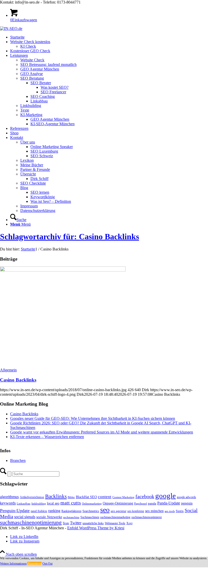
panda (152, 503)
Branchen (18, 460)
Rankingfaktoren (71, 511)
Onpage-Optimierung (118, 503)
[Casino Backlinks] (63, 270)
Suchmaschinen (89, 517)
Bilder (71, 497)
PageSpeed (140, 503)
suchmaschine (71, 517)
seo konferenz (135, 511)
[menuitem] (109, 37)
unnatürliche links (93, 523)
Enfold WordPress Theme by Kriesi (95, 528)
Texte (66, 523)
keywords (8, 503)
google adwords (186, 497)
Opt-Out (47, 563)
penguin (187, 503)
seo (105, 510)
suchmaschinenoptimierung (31, 522)
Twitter (75, 523)
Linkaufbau (23, 503)
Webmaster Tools (115, 523)
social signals (24, 517)
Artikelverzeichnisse (32, 497)
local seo (53, 503)
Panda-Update (168, 503)
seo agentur (118, 511)
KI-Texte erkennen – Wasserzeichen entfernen (47, 437)
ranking (54, 511)
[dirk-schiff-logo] (11, 28)
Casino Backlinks (18, 380)
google (165, 496)
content (104, 496)
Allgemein (8, 370)
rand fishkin (39, 511)
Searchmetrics (90, 511)
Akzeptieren (34, 563)
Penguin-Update (15, 510)
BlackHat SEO (86, 497)
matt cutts (70, 502)
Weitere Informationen (13, 563)
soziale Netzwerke (49, 517)
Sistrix (180, 511)
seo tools (170, 511)
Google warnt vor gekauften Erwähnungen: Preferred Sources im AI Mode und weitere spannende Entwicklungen (101, 432)
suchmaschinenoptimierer (146, 517)
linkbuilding (38, 503)
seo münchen (154, 511)
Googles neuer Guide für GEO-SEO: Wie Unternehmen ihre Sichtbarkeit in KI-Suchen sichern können (92, 418)
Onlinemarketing (92, 503)
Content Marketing (123, 497)
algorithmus (9, 497)
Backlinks (56, 496)
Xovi (129, 523)
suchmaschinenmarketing (115, 517)
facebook (144, 496)
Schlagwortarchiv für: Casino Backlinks (69, 236)
